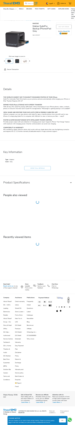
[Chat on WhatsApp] (70, 420)
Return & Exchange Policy (18, 362)
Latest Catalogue (30, 313)
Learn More (24, 402)
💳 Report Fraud (18, 384)
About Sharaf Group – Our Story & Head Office (7, 324)
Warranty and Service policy (19, 371)
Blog (28, 322)
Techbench (6, 342)
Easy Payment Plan (19, 347)
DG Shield (18, 335)
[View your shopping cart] (70, 3)
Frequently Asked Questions (30, 305)
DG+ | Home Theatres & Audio (7, 349)
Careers (5, 373)
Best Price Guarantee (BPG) (6, 362)
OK (62, 420)
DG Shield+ (18, 332)
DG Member (7, 356)
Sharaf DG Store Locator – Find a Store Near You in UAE (20, 315)
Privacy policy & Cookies (64, 411)
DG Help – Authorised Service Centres (8, 335)
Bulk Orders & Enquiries (19, 378)
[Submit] (25, 3)
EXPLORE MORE (63, 9)
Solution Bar (7, 369)
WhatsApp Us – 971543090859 (32, 333)
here (9, 422)
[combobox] (29, 3)
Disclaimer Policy (18, 354)
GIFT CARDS (51, 9)
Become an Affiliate (30, 327)
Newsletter (30, 318)
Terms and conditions (52, 411)
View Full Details (37, 168)
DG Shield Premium (18, 327)
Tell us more (30, 339)
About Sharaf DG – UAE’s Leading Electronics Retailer (7, 308)
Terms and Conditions (6, 378)
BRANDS (29, 9)
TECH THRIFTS (40, 9)
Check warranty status (20, 303)
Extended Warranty (18, 340)
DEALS (21, 9)
